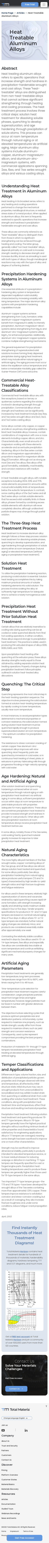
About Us (5, 1441)
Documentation (9, 1504)
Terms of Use (28, 1531)
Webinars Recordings (11, 1513)
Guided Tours (7, 1508)
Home (4, 1531)
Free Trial (30, 4)
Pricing (4, 1470)
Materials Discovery (10, 1489)
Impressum (14, 1531)
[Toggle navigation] (43, 4)
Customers (6, 1455)
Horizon (17, 1339)
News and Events (9, 1518)
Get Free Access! (24, 1537)
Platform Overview (10, 1475)
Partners (5, 1450)
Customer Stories (9, 1479)
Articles (5, 1499)
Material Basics (8, 1484)
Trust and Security (10, 1445)
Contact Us (16, 1388)
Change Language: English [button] (14, 1418)
